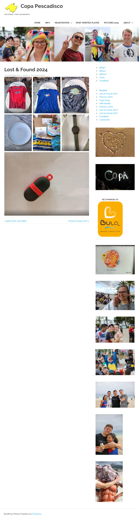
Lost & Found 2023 (108, 113)
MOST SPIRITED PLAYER (87, 23)
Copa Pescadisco (42, 6)
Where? (103, 74)
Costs (102, 77)
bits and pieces (38, 75)
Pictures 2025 (111, 23)
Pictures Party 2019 (77, 220)
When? (102, 70)
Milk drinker (105, 103)
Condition (104, 80)
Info (47, 23)
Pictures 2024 (106, 106)
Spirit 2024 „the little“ (16, 220)
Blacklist (103, 90)
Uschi (25, 75)
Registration (62, 23)
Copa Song (104, 100)
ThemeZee (36, 513)
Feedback (104, 116)
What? (102, 67)
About (127, 23)
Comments (104, 119)
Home (37, 23)
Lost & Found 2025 (108, 93)
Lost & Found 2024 (108, 109)
